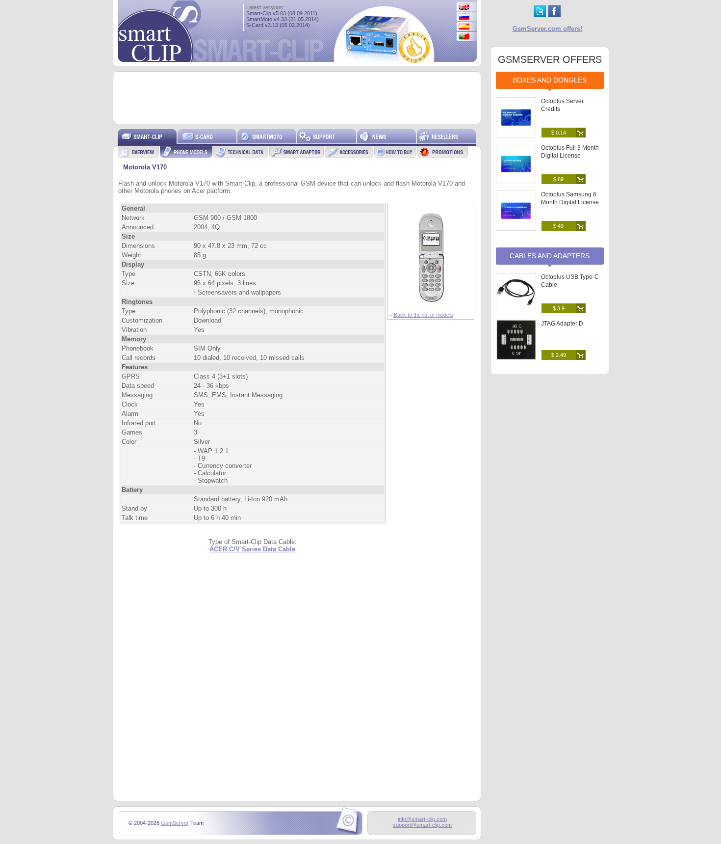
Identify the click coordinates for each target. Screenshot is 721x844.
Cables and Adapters (550, 256)
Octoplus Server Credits (562, 105)
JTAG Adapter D (562, 323)
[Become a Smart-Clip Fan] (554, 15)
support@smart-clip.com (422, 825)
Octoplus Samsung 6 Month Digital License (570, 198)
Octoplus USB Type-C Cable (570, 280)
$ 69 (558, 179)
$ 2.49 (558, 355)
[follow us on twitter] (540, 15)
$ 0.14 (558, 133)
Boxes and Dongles (550, 80)
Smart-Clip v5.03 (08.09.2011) (281, 13)
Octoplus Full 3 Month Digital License (570, 151)
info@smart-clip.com (422, 819)
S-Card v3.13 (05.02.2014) (278, 25)
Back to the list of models (423, 315)
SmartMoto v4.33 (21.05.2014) (282, 19)
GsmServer (175, 823)
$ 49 (558, 226)
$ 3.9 (559, 308)
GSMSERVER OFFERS (550, 59)
